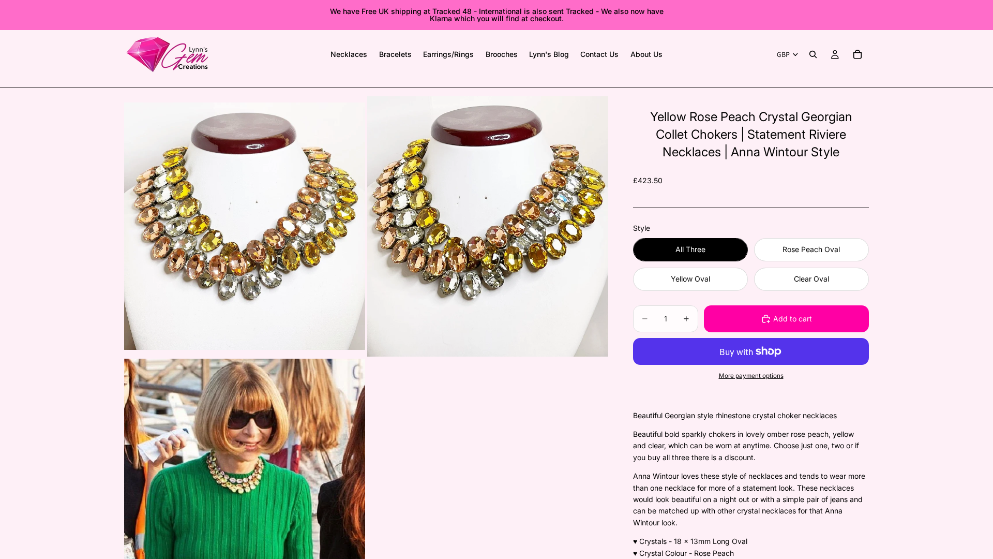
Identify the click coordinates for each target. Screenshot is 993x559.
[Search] (813, 54)
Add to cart (792, 318)
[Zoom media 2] (487, 226)
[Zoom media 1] (244, 226)
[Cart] (857, 54)
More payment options (751, 375)
